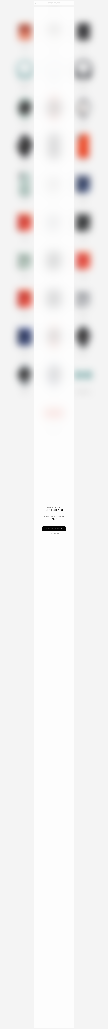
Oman (54, 533)
